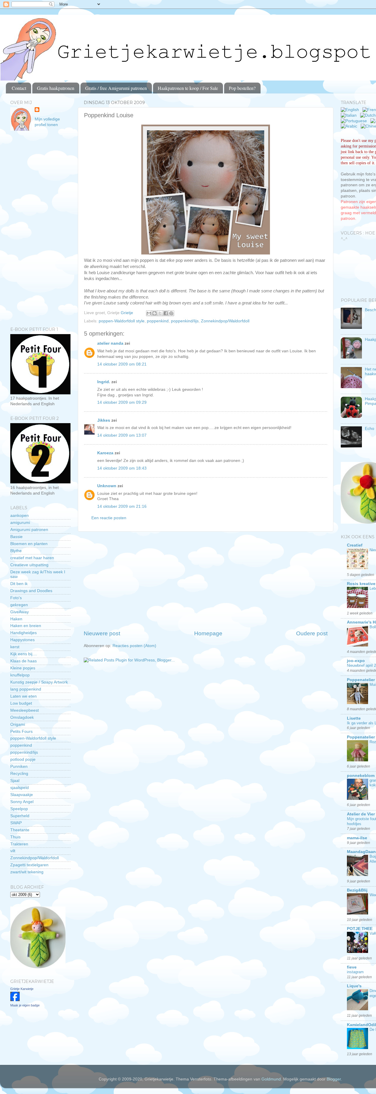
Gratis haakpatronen (55, 88)
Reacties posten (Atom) (134, 646)
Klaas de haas (23, 661)
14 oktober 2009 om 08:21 (122, 364)
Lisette (354, 718)
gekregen (19, 605)
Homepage (208, 633)
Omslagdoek (22, 717)
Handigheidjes (23, 633)
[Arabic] (350, 126)
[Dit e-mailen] (149, 313)
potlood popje (23, 759)
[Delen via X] (160, 313)
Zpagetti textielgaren (29, 865)
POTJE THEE (359, 929)
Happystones (22, 640)
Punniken (19, 766)
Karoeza (105, 453)
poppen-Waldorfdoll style (122, 321)
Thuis (15, 837)
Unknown (106, 486)
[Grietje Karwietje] (15, 1000)
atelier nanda (110, 343)
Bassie (16, 537)
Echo (369, 428)
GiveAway (19, 612)
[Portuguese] (355, 121)
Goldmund (271, 1079)
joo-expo (356, 661)
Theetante (19, 830)
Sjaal (14, 780)
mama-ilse (357, 838)
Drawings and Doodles (31, 591)
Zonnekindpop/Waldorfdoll (225, 321)
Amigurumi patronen (29, 529)
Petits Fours (21, 731)
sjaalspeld (19, 787)
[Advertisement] (206, 581)
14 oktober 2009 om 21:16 (122, 506)
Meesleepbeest (24, 710)
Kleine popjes (22, 668)
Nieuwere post (102, 633)
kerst (14, 647)
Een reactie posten (108, 518)
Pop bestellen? (242, 88)
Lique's (354, 986)
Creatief (354, 545)
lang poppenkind (25, 689)
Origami (17, 724)
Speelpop (19, 809)
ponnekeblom (361, 775)
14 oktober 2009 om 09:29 (122, 402)
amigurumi (20, 522)
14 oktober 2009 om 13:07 (122, 435)
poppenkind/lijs (185, 321)
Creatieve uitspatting (29, 565)
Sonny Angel (21, 802)
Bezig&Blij (357, 890)
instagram (355, 972)
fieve (352, 967)
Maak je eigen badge (25, 1005)
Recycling (19, 773)
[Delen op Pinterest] (171, 313)
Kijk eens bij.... (23, 654)
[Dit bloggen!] (154, 313)
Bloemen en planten (29, 544)
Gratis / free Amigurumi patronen (116, 88)
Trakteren (19, 844)
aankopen (19, 515)
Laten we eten (23, 696)
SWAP (16, 823)
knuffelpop (20, 675)
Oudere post (312, 633)
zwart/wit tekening (26, 872)
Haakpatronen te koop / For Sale (188, 88)
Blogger (334, 1079)
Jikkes (103, 420)
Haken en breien (25, 626)
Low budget (21, 703)
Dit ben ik (19, 584)
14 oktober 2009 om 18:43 (122, 468)
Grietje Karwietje (21, 989)
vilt (12, 851)
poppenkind (158, 321)
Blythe (16, 551)
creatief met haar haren (32, 558)
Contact (19, 88)
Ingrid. (103, 382)
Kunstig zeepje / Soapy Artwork (39, 682)
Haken (16, 619)
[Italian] (350, 115)
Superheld (19, 816)
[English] (351, 110)
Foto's (16, 598)
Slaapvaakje (21, 795)
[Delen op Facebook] (166, 313)
